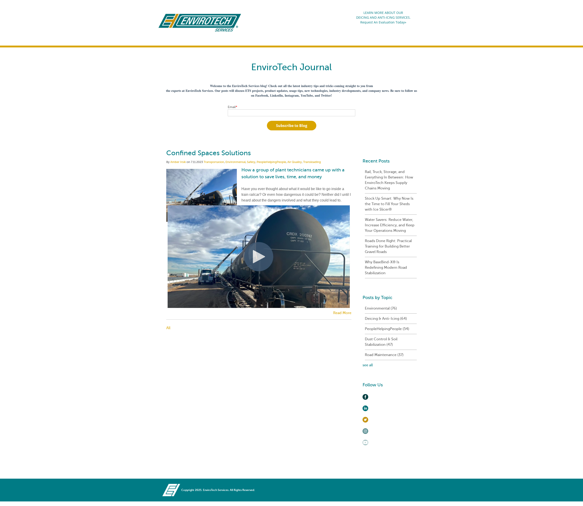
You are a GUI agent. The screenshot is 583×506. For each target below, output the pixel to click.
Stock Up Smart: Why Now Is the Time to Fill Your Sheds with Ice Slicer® (389, 204)
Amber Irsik (178, 162)
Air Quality (294, 162)
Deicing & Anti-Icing (386, 319)
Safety (251, 162)
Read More (342, 313)
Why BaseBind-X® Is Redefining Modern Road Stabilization (386, 267)
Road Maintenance (384, 355)
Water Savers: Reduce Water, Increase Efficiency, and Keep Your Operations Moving (389, 225)
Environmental (235, 162)
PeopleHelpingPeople (271, 162)
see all (368, 365)
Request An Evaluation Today (382, 22)
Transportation (214, 162)
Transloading (312, 162)
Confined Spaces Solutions (208, 153)
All (168, 328)
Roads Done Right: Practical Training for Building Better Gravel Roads (388, 246)
